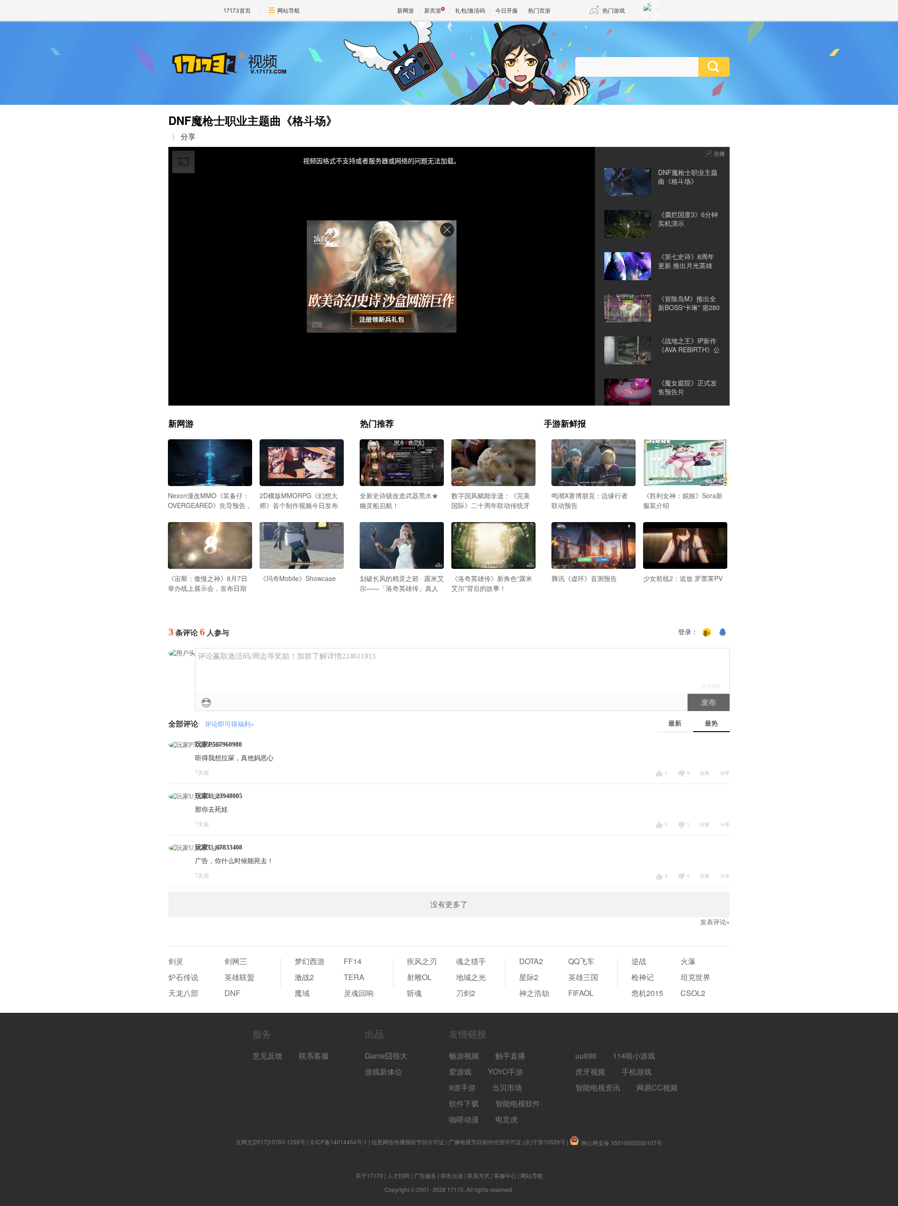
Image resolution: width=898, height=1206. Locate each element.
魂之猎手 (471, 961)
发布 (708, 702)
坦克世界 (695, 977)
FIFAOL (581, 993)
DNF (232, 993)
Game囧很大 (386, 1055)
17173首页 (237, 10)
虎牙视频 (590, 1071)
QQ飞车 (581, 961)
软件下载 (464, 1103)
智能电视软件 (517, 1103)
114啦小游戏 (634, 1055)
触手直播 (510, 1055)
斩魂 (414, 993)
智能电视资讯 (597, 1087)
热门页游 (539, 10)
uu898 (585, 1055)
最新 (674, 723)
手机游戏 (637, 1071)
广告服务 (425, 1175)
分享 (188, 136)
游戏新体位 (383, 1071)
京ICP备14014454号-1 (338, 1142)
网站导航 (288, 10)
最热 (711, 723)
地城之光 (471, 977)
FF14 (353, 961)
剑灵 (175, 961)
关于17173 (369, 1175)
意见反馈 (267, 1055)
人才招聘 (398, 1175)
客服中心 (505, 1175)
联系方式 (478, 1175)
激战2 (304, 977)
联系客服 (314, 1055)
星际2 (528, 977)
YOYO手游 (505, 1071)
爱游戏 (460, 1071)
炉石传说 (183, 977)
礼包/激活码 (470, 10)
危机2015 (647, 993)
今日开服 (506, 10)
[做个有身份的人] (707, 632)
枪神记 (642, 977)
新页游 (432, 10)
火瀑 (688, 961)
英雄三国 (583, 977)
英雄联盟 (239, 977)
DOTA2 (531, 961)
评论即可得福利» (229, 724)
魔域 (302, 993)
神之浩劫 (534, 993)
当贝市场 (507, 1087)
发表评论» (715, 922)
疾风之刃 (422, 961)
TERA (354, 977)
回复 (705, 773)
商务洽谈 (452, 1175)
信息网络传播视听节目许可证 (407, 1142)
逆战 (638, 961)
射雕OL (419, 977)
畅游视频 (464, 1055)
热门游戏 (613, 10)
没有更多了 (449, 904)
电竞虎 (506, 1119)
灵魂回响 (359, 993)
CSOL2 (693, 993)
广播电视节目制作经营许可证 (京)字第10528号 (507, 1142)
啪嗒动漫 (464, 1119)
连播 (719, 153)
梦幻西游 (310, 961)
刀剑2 (465, 993)
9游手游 (462, 1087)
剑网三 (235, 961)
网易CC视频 (657, 1087)
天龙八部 (183, 993)
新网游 (405, 10)
